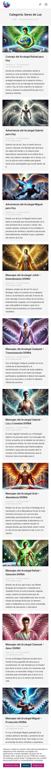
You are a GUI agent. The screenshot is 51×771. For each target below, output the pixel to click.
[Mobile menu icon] (46, 4)
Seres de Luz (10, 65)
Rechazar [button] (26, 765)
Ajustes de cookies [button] (11, 765)
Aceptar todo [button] (37, 765)
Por (22, 65)
